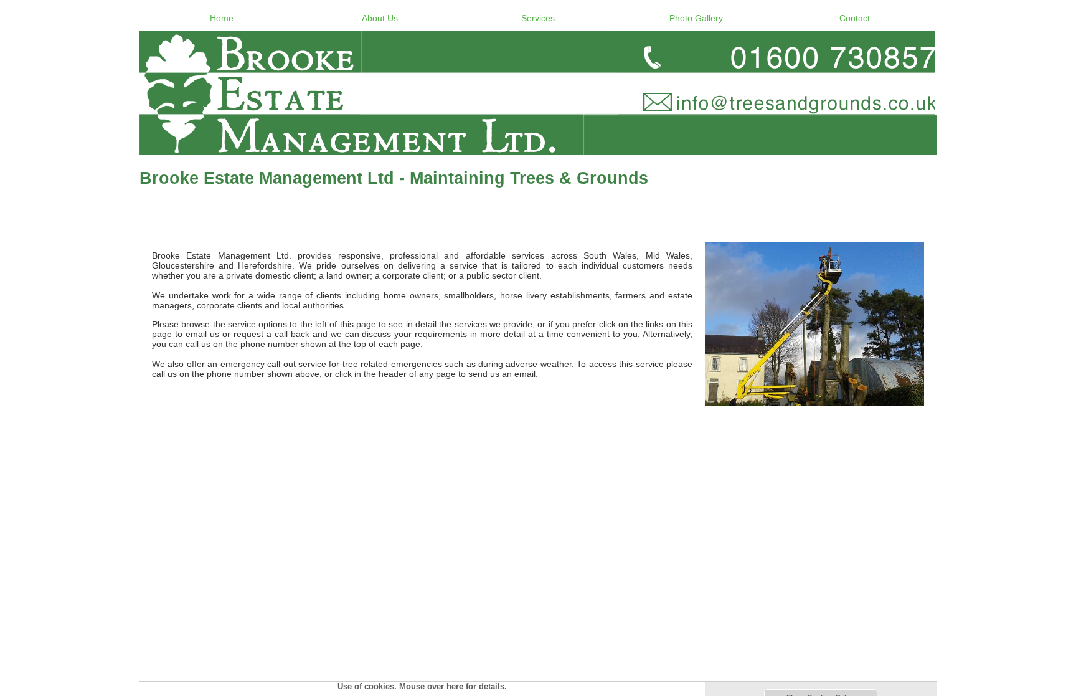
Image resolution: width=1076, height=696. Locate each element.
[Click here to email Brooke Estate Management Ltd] (538, 93)
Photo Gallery (696, 18)
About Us (380, 18)
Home (222, 18)
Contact (854, 18)
